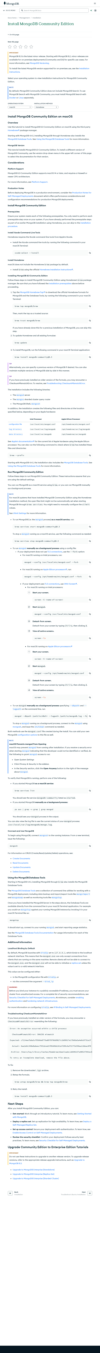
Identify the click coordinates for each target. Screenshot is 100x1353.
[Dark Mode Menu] (95, 10)
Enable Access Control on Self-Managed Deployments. (37, 1132)
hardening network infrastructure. (42, 1001)
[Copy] (90, 253)
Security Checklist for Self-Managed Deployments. (62, 1140)
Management (24, 18)
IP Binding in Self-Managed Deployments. (72, 1007)
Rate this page (13, 42)
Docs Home (12, 18)
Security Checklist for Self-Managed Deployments (32, 997)
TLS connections (54, 551)
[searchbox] (54, 10)
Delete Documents (21, 871)
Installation (37, 18)
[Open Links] (95, 3)
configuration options (27, 735)
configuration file (15, 424)
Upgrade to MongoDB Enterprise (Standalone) (34, 1169)
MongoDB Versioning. (39, 63)
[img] (10, 47)
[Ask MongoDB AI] (91, 10)
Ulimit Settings (19, 513)
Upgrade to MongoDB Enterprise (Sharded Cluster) (36, 1178)
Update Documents (21, 867)
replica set (76, 963)
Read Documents (20, 863)
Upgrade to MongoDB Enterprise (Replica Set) (33, 1174)
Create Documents (21, 858)
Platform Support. (40, 182)
